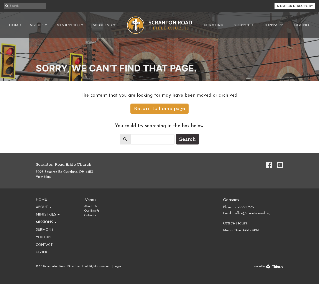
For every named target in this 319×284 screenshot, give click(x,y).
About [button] (42, 207)
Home (15, 25)
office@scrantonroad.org (252, 213)
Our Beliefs (91, 211)
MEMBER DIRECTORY (295, 6)
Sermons (213, 25)
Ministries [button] (46, 214)
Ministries (68, 25)
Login (117, 266)
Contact (273, 25)
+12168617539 (244, 207)
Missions (102, 25)
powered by (266, 270)
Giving (301, 25)
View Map (43, 177)
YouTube (243, 25)
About (36, 25)
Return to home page (159, 108)
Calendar (90, 215)
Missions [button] (44, 222)
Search (187, 139)
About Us (90, 206)
